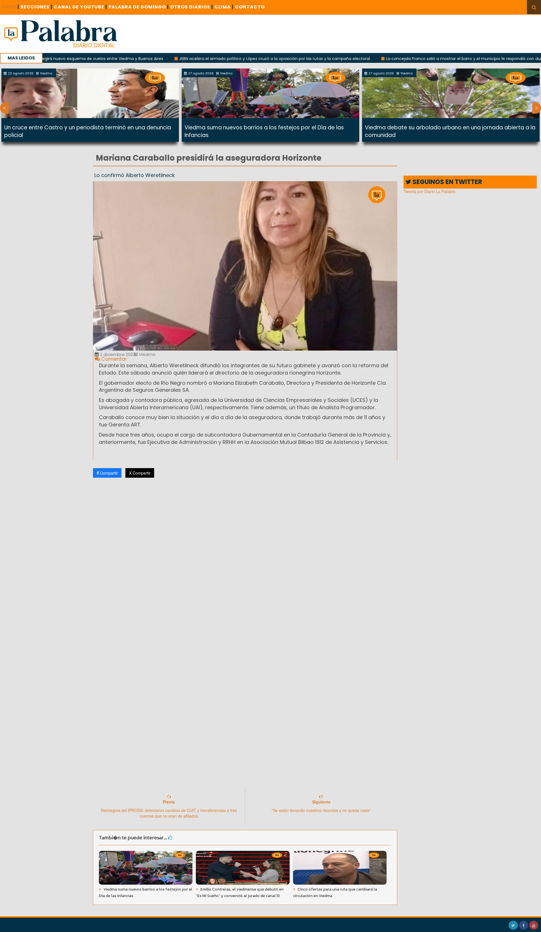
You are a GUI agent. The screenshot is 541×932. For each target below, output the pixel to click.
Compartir (108, 473)
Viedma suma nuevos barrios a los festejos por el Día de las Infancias (145, 892)
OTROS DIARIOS (191, 7)
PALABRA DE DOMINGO (138, 7)
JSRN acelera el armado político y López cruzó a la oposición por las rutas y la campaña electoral (238, 58)
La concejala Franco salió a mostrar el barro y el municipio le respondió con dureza (431, 58)
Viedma (146, 354)
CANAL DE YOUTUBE (80, 7)
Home (10, 7)
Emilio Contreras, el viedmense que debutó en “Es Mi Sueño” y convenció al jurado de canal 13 (239, 892)
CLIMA (224, 7)
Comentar (113, 358)
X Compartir (139, 473)
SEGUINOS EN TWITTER (446, 182)
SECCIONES (36, 7)
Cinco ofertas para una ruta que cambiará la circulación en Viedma (335, 892)
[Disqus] (245, 556)
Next (536, 108)
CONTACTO (250, 7)
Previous (4, 108)
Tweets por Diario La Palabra (429, 191)
